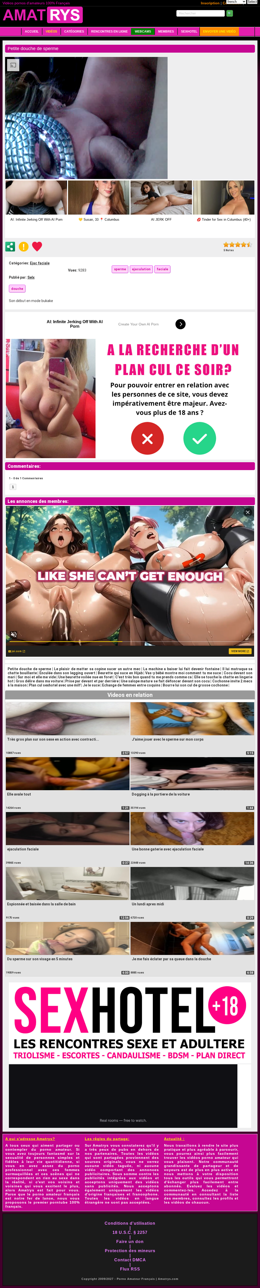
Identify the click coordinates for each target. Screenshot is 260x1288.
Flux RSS (130, 1269)
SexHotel (189, 31)
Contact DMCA (130, 1260)
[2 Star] (232, 244)
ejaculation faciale (23, 849)
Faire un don (130, 1241)
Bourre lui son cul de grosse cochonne (195, 685)
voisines (13, 1186)
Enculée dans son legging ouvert (67, 673)
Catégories (74, 31)
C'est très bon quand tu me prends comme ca (153, 677)
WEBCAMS (143, 31)
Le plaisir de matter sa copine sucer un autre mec (97, 669)
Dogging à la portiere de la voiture (161, 794)
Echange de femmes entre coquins (131, 685)
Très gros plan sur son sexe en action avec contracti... (53, 739)
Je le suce (91, 685)
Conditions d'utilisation (130, 1223)
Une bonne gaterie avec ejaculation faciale (168, 849)
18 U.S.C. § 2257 (130, 1232)
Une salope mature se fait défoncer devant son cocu (165, 681)
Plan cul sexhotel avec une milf (54, 685)
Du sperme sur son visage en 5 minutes (40, 959)
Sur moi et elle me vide (37, 677)
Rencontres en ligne (109, 31)
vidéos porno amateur (209, 1158)
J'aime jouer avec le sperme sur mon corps (168, 739)
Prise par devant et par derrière (92, 681)
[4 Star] (244, 244)
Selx (31, 277)
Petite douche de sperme (29, 669)
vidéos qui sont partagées (122, 1155)
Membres (166, 31)
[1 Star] (226, 244)
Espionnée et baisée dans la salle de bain (41, 904)
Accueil (32, 31)
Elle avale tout (19, 794)
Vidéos (51, 31)
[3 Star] (238, 244)
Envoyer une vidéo (219, 31)
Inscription (210, 3)
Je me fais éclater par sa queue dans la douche (171, 959)
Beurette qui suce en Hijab (120, 673)
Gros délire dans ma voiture (39, 681)
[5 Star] (249, 244)
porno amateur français (55, 1194)
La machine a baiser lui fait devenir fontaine (181, 669)
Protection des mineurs (130, 1251)
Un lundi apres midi (148, 904)
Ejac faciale (40, 263)
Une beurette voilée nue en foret (85, 677)
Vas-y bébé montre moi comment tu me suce (183, 673)
